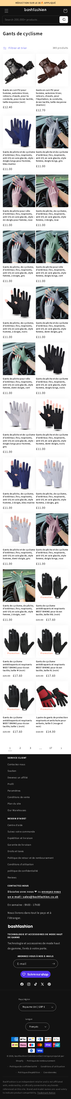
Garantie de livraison (19, 845)
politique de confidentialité (23, 871)
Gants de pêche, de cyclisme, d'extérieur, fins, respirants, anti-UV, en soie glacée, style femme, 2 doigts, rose (51, 215)
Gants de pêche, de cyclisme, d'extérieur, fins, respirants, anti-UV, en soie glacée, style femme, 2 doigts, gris (18, 271)
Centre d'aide (15, 825)
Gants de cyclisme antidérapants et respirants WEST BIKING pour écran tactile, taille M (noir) (17, 666)
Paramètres (14, 790)
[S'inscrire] (53, 963)
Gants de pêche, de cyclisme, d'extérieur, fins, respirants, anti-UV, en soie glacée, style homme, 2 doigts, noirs (18, 327)
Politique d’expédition (29, 1072)
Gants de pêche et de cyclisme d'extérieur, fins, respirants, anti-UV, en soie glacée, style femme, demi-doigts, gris (52, 327)
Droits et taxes (16, 851)
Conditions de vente (19, 797)
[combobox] (30, 19)
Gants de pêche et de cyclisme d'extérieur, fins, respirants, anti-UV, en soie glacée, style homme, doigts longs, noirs (52, 383)
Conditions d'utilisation (21, 864)
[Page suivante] (61, 748)
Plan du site (14, 803)
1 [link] (10, 748)
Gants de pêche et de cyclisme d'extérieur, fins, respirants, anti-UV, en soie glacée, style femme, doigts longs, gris (52, 156)
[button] (65, 11)
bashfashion (21, 1056)
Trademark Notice (46, 1092)
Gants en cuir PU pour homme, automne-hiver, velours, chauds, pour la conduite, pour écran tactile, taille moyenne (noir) (18, 96)
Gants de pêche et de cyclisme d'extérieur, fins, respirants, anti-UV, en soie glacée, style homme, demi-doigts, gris (19, 554)
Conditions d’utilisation (53, 1066)
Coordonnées (50, 1072)
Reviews (12, 877)
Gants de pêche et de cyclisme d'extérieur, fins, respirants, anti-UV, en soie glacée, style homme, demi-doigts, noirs (52, 439)
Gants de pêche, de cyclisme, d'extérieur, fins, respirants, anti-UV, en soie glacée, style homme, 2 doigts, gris (51, 498)
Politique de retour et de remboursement (30, 858)
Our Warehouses (17, 810)
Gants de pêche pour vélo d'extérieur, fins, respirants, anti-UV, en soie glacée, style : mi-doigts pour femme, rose (18, 215)
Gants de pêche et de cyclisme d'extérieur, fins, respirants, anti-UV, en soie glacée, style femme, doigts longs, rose (52, 554)
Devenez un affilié (18, 777)
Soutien (12, 771)
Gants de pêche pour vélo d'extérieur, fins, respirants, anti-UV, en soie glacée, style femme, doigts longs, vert (51, 271)
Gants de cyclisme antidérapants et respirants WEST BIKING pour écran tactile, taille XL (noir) (50, 666)
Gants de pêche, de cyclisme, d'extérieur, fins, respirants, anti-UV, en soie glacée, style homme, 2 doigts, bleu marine (19, 498)
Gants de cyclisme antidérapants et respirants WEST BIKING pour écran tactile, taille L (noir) (17, 722)
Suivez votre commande (21, 831)
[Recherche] (63, 19)
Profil (11, 784)
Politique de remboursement (41, 1060)
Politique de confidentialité (23, 1066)
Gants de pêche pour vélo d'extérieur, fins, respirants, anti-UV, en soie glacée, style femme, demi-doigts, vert (18, 383)
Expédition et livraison (20, 838)
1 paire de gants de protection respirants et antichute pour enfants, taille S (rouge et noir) (52, 722)
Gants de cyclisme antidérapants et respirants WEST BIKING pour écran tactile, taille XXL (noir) (50, 610)
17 (50, 748)
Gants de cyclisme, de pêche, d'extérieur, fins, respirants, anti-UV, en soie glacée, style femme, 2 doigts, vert (18, 610)
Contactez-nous (16, 764)
